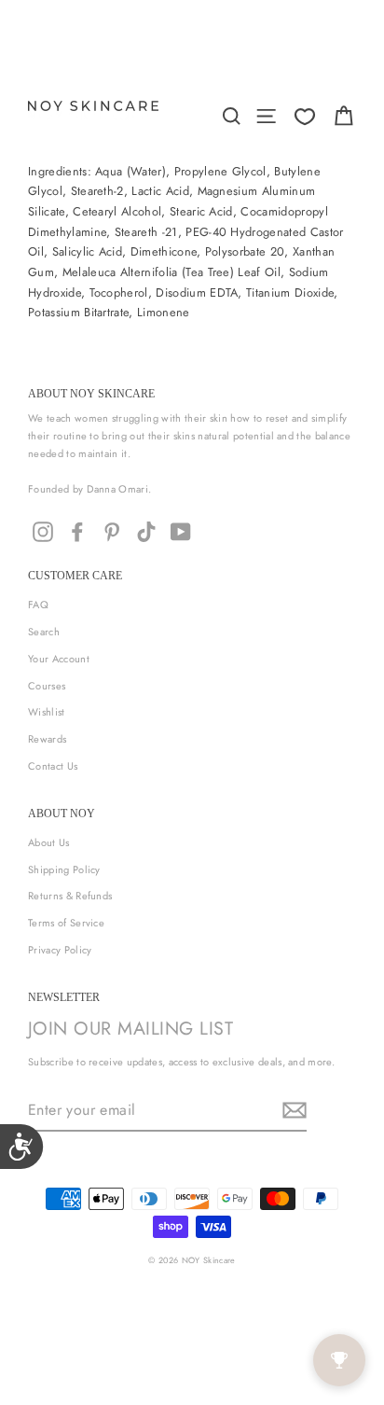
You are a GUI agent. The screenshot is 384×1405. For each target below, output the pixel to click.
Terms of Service (66, 922)
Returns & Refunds (70, 895)
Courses (46, 685)
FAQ (38, 604)
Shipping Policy (64, 869)
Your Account (58, 658)
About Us (49, 842)
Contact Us (52, 765)
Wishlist (46, 711)
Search (44, 631)
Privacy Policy (59, 949)
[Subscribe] (292, 1111)
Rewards (47, 738)
